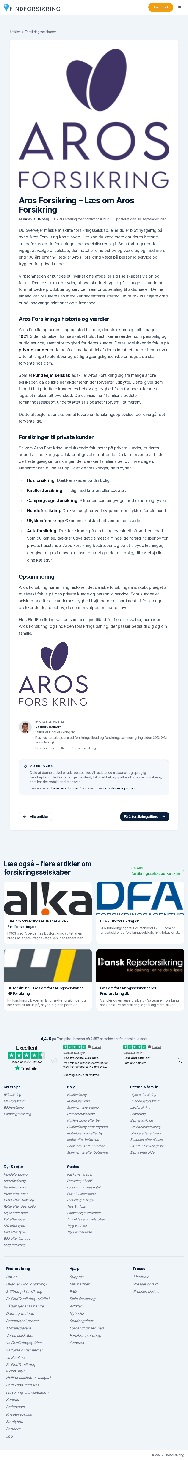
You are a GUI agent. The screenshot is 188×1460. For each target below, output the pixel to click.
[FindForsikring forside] (32, 7)
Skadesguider (81, 1320)
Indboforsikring (78, 1101)
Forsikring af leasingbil (83, 1187)
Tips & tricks (76, 1206)
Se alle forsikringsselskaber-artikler (155, 871)
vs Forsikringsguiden (23, 1342)
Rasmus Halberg (36, 219)
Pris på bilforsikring (81, 1193)
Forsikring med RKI (22, 1385)
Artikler (15, 32)
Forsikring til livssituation (27, 1392)
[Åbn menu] (179, 7)
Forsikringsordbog (85, 1335)
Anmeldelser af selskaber (86, 1219)
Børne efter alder (142, 1152)
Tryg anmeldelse (79, 1232)
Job (9, 1436)
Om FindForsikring (83, 748)
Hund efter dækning (19, 1200)
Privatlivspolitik (19, 1414)
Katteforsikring (15, 1181)
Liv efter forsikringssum (147, 1146)
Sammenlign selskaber (84, 1213)
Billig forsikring (14, 1245)
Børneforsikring (141, 1120)
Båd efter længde (17, 1238)
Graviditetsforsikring (145, 1127)
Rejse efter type (16, 1213)
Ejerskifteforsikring (81, 1114)
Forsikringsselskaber (40, 32)
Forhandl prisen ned (86, 1328)
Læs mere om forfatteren (52, 748)
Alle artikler (39, 817)
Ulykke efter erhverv (145, 1133)
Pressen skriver (146, 1291)
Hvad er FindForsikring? (26, 1284)
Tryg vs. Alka (77, 1226)
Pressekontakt (145, 1284)
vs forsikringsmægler (24, 1350)
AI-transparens (18, 1328)
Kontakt (12, 1399)
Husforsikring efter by (83, 1120)
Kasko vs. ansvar (79, 1174)
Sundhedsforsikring (144, 1101)
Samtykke (14, 1421)
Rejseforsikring (15, 1187)
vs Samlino (15, 1357)
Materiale (141, 1276)
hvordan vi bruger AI (66, 788)
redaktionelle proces (119, 788)
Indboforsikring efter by (84, 1133)
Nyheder (76, 1313)
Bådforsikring (14, 1107)
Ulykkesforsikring (143, 1095)
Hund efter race (15, 1193)
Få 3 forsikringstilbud (141, 817)
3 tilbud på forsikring (24, 1291)
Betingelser (15, 1407)
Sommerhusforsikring (83, 1107)
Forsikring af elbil (79, 1181)
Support (76, 1276)
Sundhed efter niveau (146, 1139)
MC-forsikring (14, 1101)
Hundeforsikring (16, 1174)
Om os (11, 1276)
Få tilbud (161, 7)
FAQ (72, 1291)
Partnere (13, 1429)
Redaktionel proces (22, 1320)
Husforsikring (77, 1095)
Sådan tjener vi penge (25, 1306)
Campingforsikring (17, 1114)
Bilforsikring (12, 1095)
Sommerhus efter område (86, 1146)
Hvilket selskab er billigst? (28, 1377)
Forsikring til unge (80, 1200)
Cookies (76, 1342)
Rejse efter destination (20, 1206)
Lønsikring (138, 1114)
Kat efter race (14, 1219)
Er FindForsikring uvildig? (28, 1298)
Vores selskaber (19, 1335)
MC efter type (14, 1226)
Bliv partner (79, 1284)
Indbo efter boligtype (83, 1139)
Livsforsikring (140, 1107)
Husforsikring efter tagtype (87, 1127)
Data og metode (20, 1313)
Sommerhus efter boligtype (87, 1152)
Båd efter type (14, 1232)
